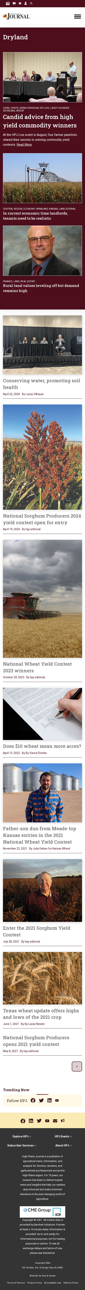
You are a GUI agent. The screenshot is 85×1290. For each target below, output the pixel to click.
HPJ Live (44, 108)
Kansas (53, 208)
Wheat (20, 110)
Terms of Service (16, 1283)
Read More (24, 145)
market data (53, 1219)
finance (7, 281)
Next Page (77, 1066)
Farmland (42, 208)
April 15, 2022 (11, 753)
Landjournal (67, 208)
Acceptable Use (52, 1283)
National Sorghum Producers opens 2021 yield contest (36, 1040)
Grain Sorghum (29, 108)
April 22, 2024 (11, 394)
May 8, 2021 (10, 1051)
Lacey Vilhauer (59, 108)
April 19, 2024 (11, 529)
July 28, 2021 (11, 941)
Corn (6, 108)
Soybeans (9, 110)
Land (16, 281)
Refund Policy (70, 1283)
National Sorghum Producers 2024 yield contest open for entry (42, 519)
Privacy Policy (34, 1283)
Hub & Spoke (49, 1275)
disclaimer (49, 1252)
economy (29, 208)
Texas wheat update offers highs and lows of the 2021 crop (41, 1013)
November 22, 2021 (15, 848)
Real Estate (28, 281)
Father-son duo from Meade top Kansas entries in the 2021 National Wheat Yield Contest (39, 835)
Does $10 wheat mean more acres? (42, 746)
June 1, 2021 (11, 1024)
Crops (14, 108)
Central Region (12, 208)
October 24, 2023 (13, 677)
